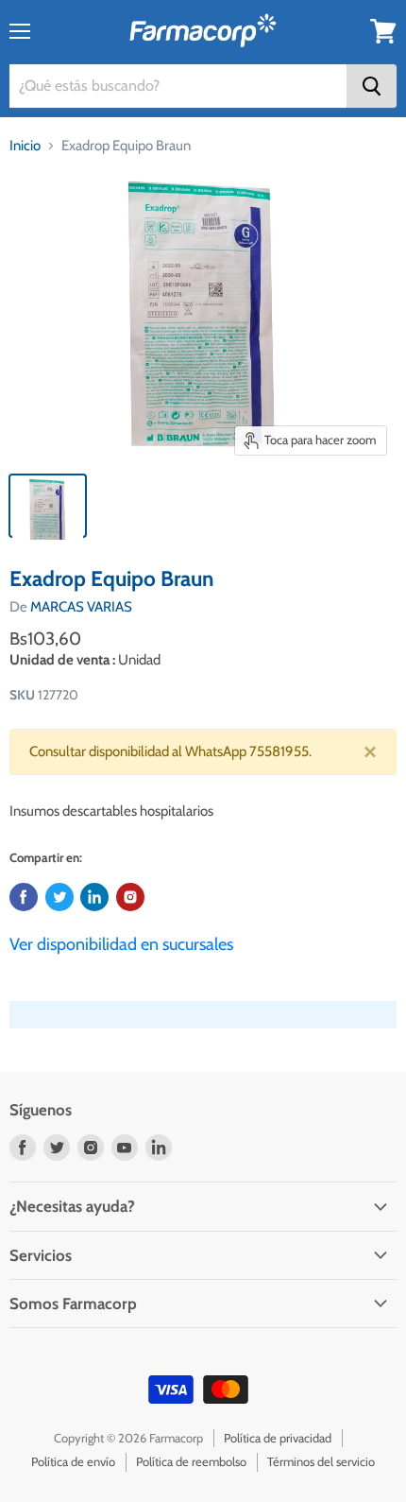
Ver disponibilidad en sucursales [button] (121, 944)
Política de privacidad (277, 1437)
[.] (130, 897)
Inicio (25, 145)
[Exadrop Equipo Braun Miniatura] (47, 505)
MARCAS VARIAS (81, 606)
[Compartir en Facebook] (23, 897)
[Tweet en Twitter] (59, 897)
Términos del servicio (321, 1461)
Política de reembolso (191, 1461)
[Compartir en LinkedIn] (94, 897)
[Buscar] (372, 86)
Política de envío (73, 1461)
